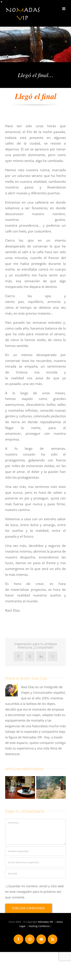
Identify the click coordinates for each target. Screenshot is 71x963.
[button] (7, 787)
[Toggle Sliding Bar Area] (3, 3)
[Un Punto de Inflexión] (20, 787)
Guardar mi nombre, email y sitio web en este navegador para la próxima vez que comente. (34, 891)
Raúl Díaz (39, 678)
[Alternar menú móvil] (64, 8)
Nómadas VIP (45, 921)
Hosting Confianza (39, 926)
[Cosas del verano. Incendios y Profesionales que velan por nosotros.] (51, 787)
